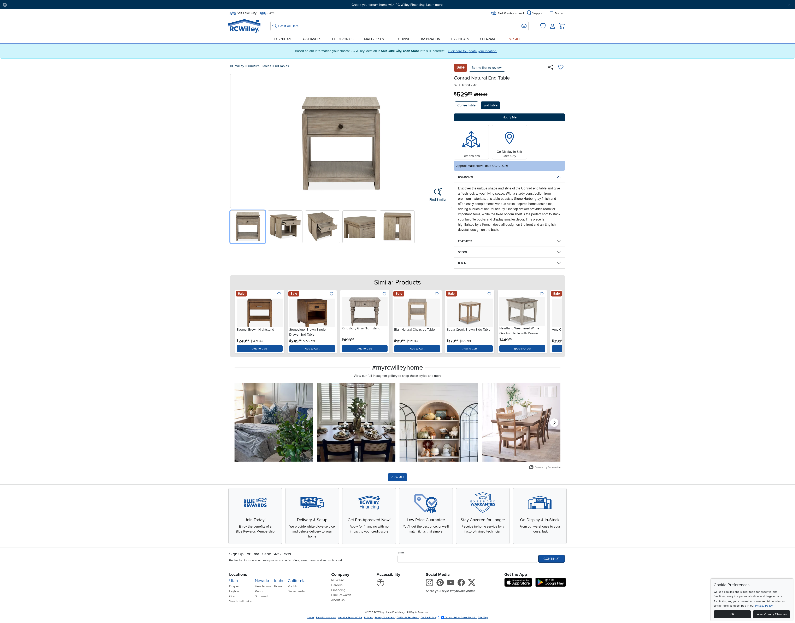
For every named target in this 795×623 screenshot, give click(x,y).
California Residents (408, 617)
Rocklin (293, 586)
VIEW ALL (397, 477)
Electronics (342, 39)
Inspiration (430, 39)
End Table (490, 105)
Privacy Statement (385, 617)
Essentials (460, 39)
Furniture (283, 39)
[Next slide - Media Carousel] (554, 422)
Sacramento (296, 591)
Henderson (263, 586)
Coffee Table (466, 105)
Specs (462, 252)
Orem (233, 596)
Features (465, 241)
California (297, 580)
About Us (337, 600)
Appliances (311, 39)
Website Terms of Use (350, 617)
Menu (559, 13)
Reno (259, 591)
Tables (266, 66)
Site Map (483, 617)
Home (310, 617)
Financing (338, 590)
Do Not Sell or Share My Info (460, 617)
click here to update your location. (472, 51)
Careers (336, 585)
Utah (233, 580)
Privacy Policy (764, 605)
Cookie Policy (428, 617)
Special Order (522, 348)
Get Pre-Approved (511, 13)
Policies (368, 617)
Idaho (279, 580)
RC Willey (237, 66)
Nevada (262, 580)
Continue (551, 559)
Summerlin (262, 596)
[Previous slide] (234, 140)
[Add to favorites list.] (279, 294)
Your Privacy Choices (771, 614)
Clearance (489, 39)
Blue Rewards (341, 595)
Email (401, 552)
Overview (465, 177)
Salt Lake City (247, 12)
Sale (516, 39)
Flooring (402, 39)
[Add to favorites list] (561, 68)
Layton (234, 591)
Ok (732, 614)
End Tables (281, 66)
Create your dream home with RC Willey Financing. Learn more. (397, 5)
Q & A (462, 263)
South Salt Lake (240, 601)
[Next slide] (447, 140)
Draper (234, 586)
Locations (238, 574)
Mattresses (374, 39)
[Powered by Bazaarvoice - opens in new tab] (544, 467)
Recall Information (326, 617)
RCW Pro (337, 580)
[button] (70, 5)
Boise (278, 586)
